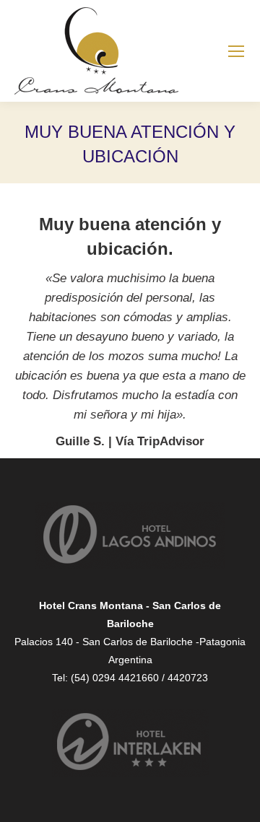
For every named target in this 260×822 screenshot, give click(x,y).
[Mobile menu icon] (236, 51)
